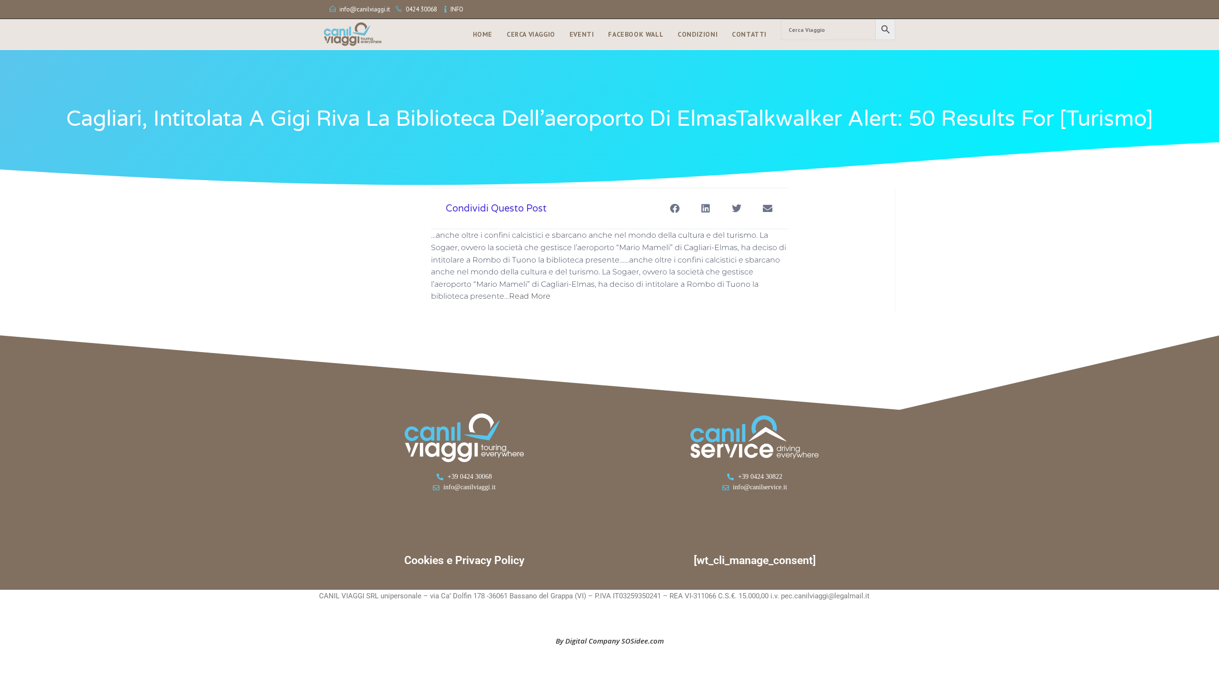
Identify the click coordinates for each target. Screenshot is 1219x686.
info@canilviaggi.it (365, 9)
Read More (529, 296)
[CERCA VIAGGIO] (838, 29)
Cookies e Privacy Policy (464, 560)
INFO (456, 9)
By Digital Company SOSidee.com (610, 641)
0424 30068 (421, 9)
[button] (674, 208)
